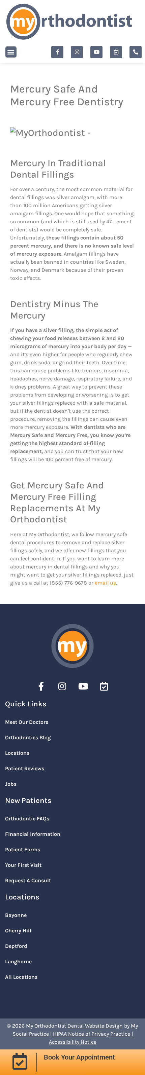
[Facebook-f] (57, 52)
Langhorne (18, 961)
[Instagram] (77, 52)
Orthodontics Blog (28, 737)
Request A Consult (28, 880)
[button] (11, 52)
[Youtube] (96, 52)
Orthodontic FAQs (27, 818)
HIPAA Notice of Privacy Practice (91, 1034)
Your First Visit (23, 865)
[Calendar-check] (116, 52)
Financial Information (32, 834)
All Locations (21, 977)
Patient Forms (22, 849)
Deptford (16, 946)
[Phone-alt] (135, 52)
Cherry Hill (18, 930)
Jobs (11, 784)
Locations (17, 753)
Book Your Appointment (79, 1057)
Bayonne (16, 915)
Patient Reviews (24, 768)
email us (105, 583)
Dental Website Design (95, 1026)
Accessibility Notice (72, 1042)
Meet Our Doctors (26, 722)
